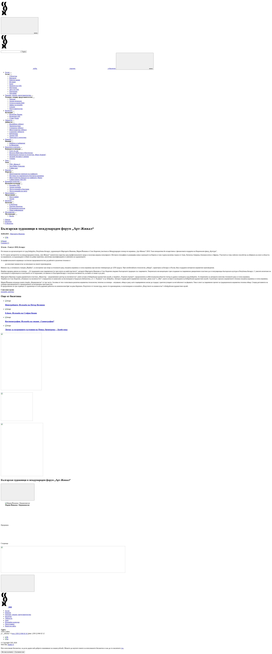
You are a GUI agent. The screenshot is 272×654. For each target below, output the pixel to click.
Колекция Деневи (15, 114)
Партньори (13, 91)
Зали (7, 160)
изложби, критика (7, 292)
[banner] (17, 420)
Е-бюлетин (13, 204)
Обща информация (16, 210)
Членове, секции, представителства (18, 95)
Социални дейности (16, 132)
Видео (11, 216)
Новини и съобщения (17, 143)
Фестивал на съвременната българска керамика (26, 176)
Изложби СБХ (14, 185)
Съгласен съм (19, 652)
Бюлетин (8, 201)
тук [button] (122, 648)
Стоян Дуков (14, 118)
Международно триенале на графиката (23, 174)
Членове (12, 99)
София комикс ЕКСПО (17, 179)
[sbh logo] (4, 16)
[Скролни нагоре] (17, 583)
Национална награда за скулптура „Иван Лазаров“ (27, 155)
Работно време (14, 80)
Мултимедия (10, 212)
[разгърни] (13, 111)
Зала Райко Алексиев (17, 166)
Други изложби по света (18, 191)
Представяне (10, 193)
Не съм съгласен (7, 652)
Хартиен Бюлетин (16, 206)
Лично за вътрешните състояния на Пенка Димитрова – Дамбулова (36, 329)
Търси (24, 51)
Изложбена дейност (16, 124)
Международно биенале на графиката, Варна (25, 178)
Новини (8, 139)
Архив (11, 199)
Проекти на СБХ (15, 86)
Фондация (13, 88)
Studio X (11, 644)
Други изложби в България (19, 189)
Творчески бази (15, 126)
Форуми (8, 170)
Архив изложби (15, 187)
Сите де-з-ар (13, 151)
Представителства (16, 109)
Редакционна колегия (17, 208)
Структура (13, 76)
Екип (11, 84)
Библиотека (13, 134)
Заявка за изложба (15, 105)
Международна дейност (18, 130)
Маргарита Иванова (17, 234)
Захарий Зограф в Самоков (19, 156)
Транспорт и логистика (17, 137)
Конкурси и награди (12, 147)
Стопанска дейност (16, 128)
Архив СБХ (13, 135)
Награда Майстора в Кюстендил (21, 153)
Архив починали (15, 101)
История (12, 82)
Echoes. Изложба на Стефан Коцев (21, 313)
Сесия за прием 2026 (16, 103)
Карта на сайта (10, 626)
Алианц (12, 158)
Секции (12, 107)
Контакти (12, 78)
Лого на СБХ (14, 89)
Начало (7, 219)
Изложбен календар (12, 181)
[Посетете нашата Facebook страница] (6, 637)
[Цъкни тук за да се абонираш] (63, 572)
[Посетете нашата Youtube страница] (6, 639)
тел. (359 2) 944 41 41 (20, 633)
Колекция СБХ (14, 116)
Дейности (9, 120)
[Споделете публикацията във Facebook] (6, 237)
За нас (7, 72)
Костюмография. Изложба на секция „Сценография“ (29, 321)
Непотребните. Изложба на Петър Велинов (25, 305)
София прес (13, 168)
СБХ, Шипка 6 (14, 164)
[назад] (11, 74)
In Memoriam (13, 145)
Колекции (9, 111)
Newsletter (13, 93)
